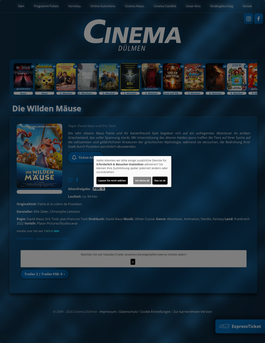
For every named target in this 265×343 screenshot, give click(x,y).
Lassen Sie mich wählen (112, 180)
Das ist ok (159, 180)
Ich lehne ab (142, 180)
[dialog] (132, 171)
